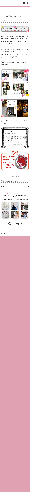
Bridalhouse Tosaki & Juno (7, 2)
